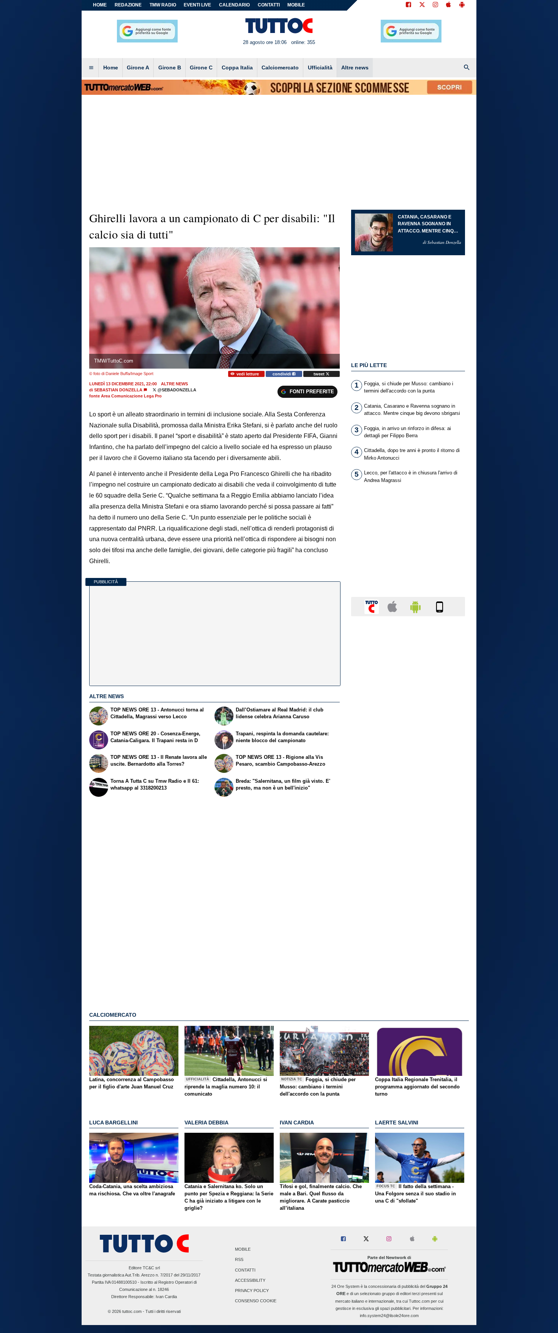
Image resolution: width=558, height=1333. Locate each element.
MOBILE (296, 5)
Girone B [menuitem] (169, 67)
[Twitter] (422, 5)
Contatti (245, 1270)
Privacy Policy (252, 1290)
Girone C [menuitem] (201, 67)
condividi (282, 374)
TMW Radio (163, 5)
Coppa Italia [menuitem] (237, 67)
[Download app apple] (448, 5)
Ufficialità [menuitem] (320, 67)
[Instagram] (436, 5)
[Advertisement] (408, 916)
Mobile (243, 1249)
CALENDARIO (234, 5)
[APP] (372, 606)
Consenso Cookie (255, 1301)
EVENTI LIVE (197, 5)
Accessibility (250, 1280)
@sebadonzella (176, 390)
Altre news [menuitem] (355, 67)
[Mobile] (439, 606)
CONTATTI (269, 5)
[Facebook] (408, 5)
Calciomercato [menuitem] (280, 67)
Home (100, 5)
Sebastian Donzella (118, 390)
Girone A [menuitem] (138, 67)
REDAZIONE (128, 5)
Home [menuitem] (110, 67)
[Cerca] (467, 68)
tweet (320, 374)
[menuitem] (91, 68)
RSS (239, 1260)
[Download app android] (462, 5)
